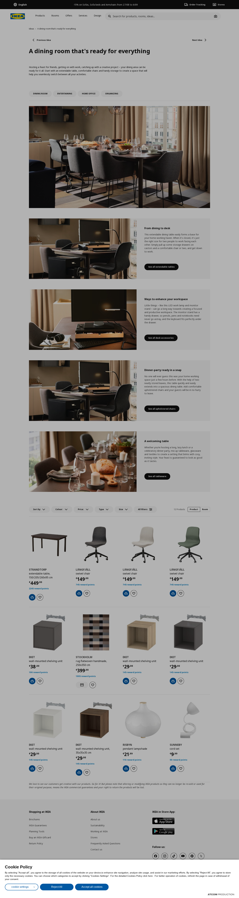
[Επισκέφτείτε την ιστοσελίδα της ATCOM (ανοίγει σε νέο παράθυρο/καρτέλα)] (221, 894)
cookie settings (20, 886)
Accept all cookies (91, 886)
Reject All (56, 886)
